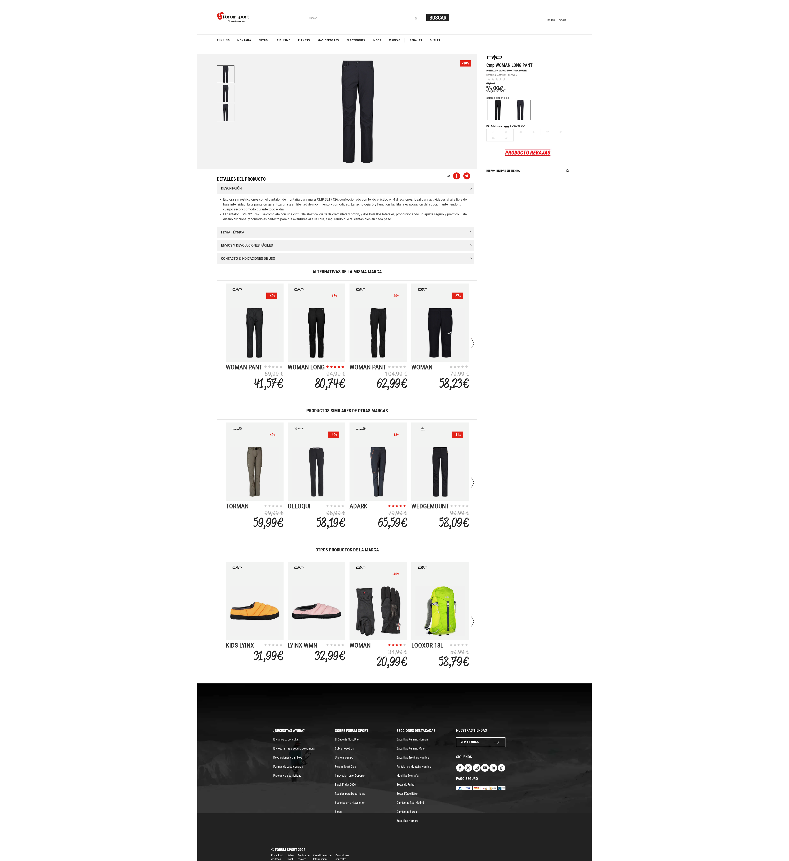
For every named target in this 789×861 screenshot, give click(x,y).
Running (223, 40)
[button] (780, 846)
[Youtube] (485, 767)
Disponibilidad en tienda (503, 170)
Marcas (395, 40)
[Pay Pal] (460, 788)
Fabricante (496, 126)
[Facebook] (460, 767)
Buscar (437, 18)
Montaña (244, 40)
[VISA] (468, 788)
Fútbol (264, 40)
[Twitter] (468, 767)
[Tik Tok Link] (501, 767)
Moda (377, 40)
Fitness (304, 40)
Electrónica (356, 40)
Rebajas (416, 40)
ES (487, 126)
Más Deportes (328, 40)
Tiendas (550, 19)
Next (472, 343)
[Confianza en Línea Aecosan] (493, 788)
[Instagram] (477, 767)
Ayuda (562, 19)
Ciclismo (284, 40)
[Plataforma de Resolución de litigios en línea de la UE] (501, 788)
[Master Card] (477, 788)
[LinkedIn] (493, 767)
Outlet (435, 40)
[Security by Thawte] (485, 788)
